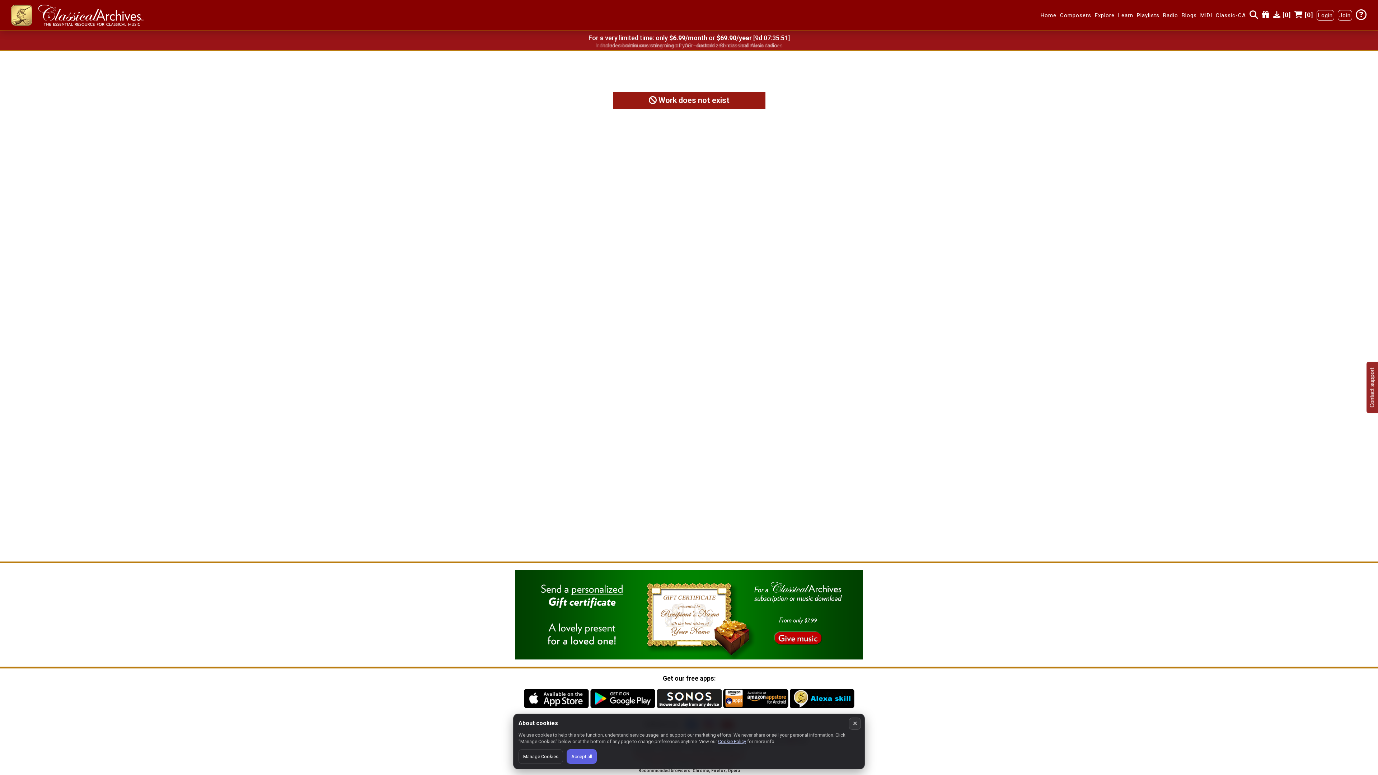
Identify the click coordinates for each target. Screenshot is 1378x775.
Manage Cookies (540, 756)
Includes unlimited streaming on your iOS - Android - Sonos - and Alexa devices (689, 45)
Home (1048, 15)
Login (1325, 15)
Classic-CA (1231, 15)
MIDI (1206, 15)
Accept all (581, 756)
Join (1345, 15)
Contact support (1372, 388)
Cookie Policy (732, 741)
